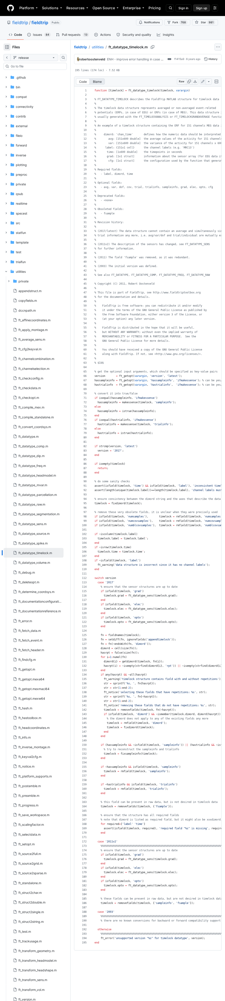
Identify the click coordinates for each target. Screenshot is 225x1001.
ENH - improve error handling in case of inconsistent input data (152, 59)
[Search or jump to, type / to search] (170, 7)
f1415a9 (179, 59)
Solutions (50, 8)
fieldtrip (20, 22)
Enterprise (132, 8)
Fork (179, 22)
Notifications (152, 22)
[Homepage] (10, 7)
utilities (98, 47)
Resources (75, 8)
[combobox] (37, 66)
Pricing (155, 8)
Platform (26, 8)
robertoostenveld (92, 59)
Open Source (104, 8)
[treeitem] (34, 553)
